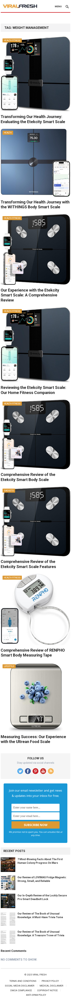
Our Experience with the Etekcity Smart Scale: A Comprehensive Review (30, 295)
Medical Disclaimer (51, 985)
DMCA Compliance (21, 990)
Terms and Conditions (22, 981)
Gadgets (9, 490)
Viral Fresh (40, 974)
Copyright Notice (47, 990)
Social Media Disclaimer (19, 985)
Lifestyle (9, 666)
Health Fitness (12, 40)
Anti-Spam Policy (36, 995)
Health (8, 132)
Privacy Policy (50, 981)
